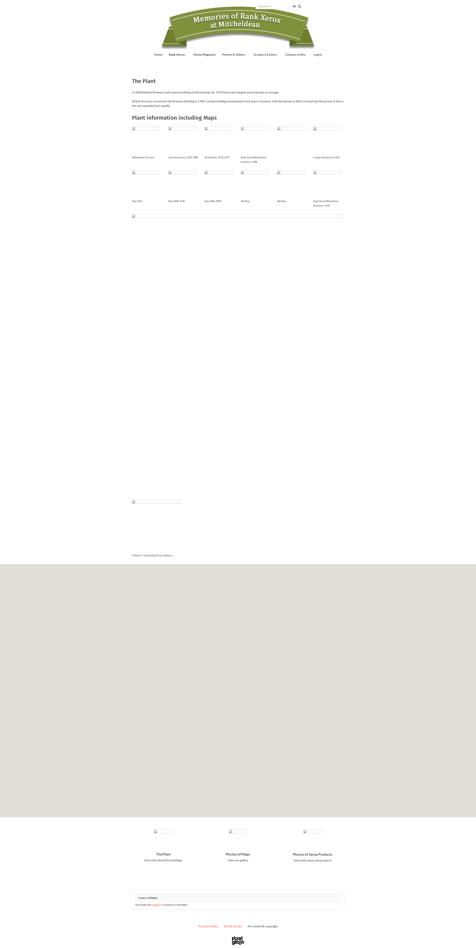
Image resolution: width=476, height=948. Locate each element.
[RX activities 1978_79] (218, 141)
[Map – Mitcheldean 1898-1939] (182, 185)
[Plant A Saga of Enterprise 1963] (327, 141)
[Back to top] (467, 939)
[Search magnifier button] (299, 6)
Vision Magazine (204, 54)
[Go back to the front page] (238, 25)
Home (158, 54)
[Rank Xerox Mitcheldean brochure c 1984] (255, 141)
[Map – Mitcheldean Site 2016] (146, 185)
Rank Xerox (177, 54)
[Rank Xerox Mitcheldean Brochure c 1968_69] (327, 185)
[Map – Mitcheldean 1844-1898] (218, 185)
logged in (157, 904)
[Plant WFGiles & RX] (291, 141)
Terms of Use (232, 926)
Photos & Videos (234, 54)
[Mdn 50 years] (146, 141)
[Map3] (291, 185)
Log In (318, 54)
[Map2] (255, 185)
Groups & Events (265, 54)
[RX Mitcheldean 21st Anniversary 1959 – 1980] (182, 141)
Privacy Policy (208, 926)
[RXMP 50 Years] (156, 526)
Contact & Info (295, 54)
